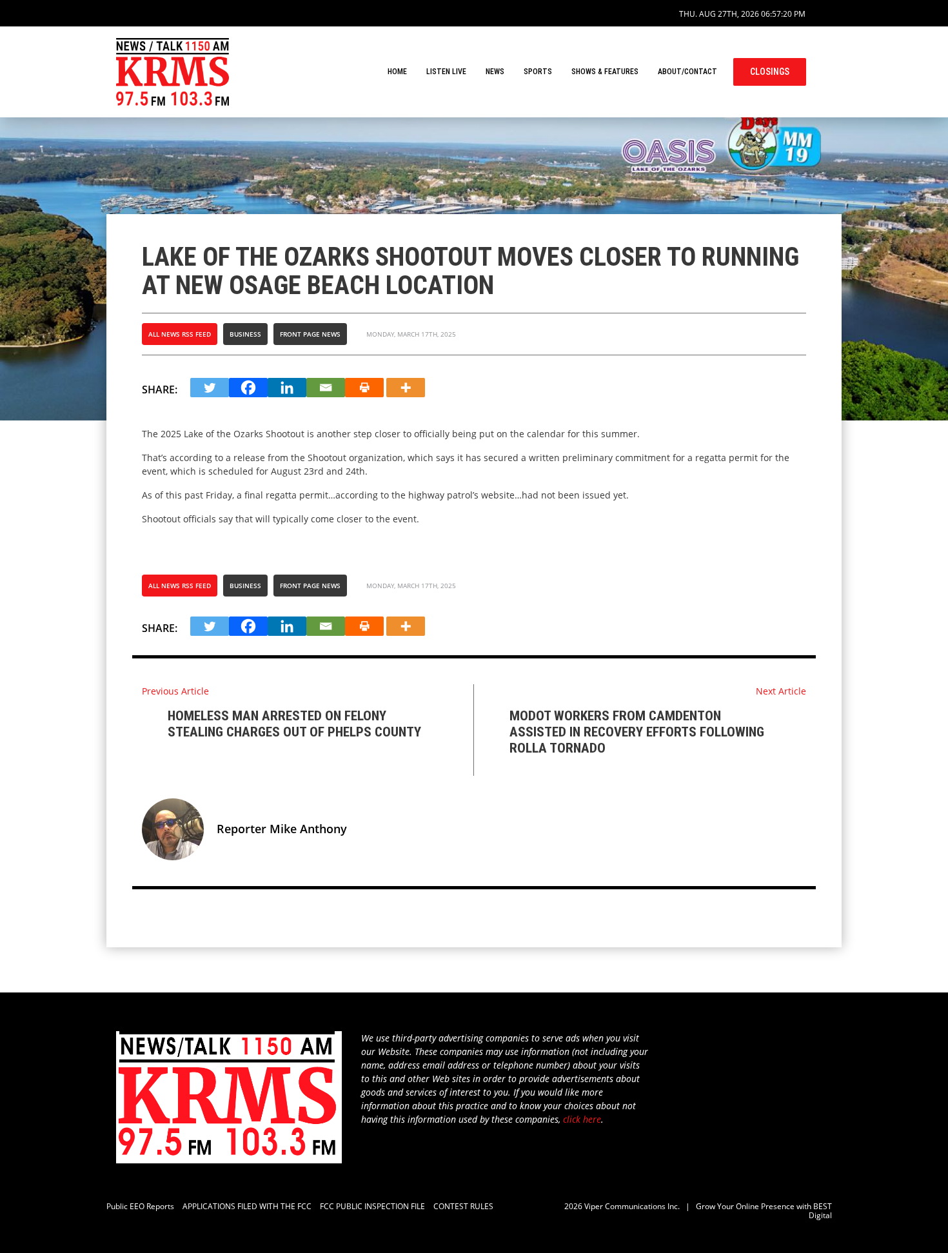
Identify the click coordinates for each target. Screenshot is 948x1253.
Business (245, 334)
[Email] (325, 387)
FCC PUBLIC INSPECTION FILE (372, 1206)
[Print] (364, 387)
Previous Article (175, 691)
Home (397, 71)
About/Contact (687, 71)
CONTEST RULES (463, 1206)
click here (582, 1119)
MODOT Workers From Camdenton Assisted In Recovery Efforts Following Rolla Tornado (636, 732)
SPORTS (538, 71)
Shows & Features (604, 71)
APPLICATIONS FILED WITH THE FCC (247, 1206)
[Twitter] (209, 387)
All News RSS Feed (179, 334)
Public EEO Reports (140, 1206)
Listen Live (446, 71)
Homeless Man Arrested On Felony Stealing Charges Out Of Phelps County (294, 724)
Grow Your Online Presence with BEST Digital (764, 1211)
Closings (769, 71)
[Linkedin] (287, 387)
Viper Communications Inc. (632, 1206)
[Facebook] (248, 387)
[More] (406, 387)
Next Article (781, 691)
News (495, 71)
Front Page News (310, 334)
